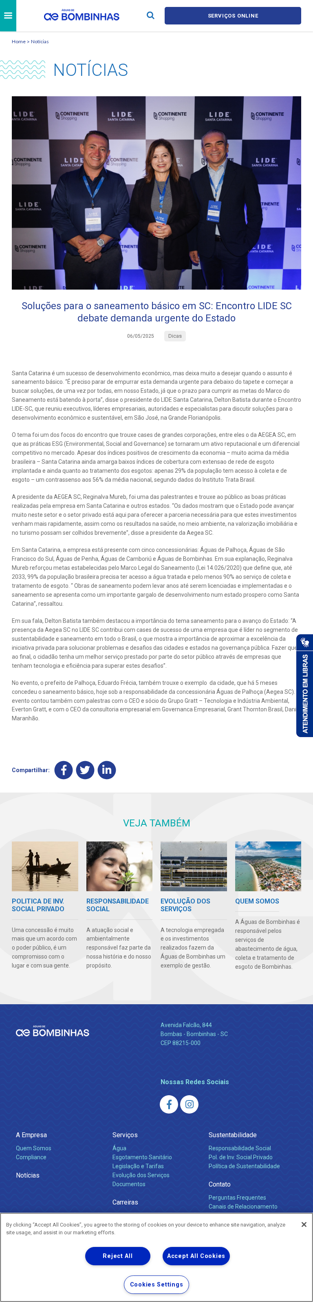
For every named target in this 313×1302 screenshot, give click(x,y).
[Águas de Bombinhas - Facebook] (169, 1104)
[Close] (304, 1224)
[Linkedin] (107, 770)
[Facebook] (64, 770)
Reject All (117, 1256)
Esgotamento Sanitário (142, 1157)
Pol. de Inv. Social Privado (241, 1157)
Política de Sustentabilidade (244, 1166)
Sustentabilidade (233, 1135)
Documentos (128, 1184)
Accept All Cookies (196, 1256)
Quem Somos (33, 1148)
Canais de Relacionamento (243, 1206)
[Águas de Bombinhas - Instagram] (189, 1104)
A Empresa (31, 1135)
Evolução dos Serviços (141, 1175)
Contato (220, 1184)
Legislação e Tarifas (138, 1166)
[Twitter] (85, 770)
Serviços (125, 1135)
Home (19, 41)
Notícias (40, 41)
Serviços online (233, 16)
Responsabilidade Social (240, 1148)
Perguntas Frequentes (237, 1197)
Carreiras (125, 1202)
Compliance (31, 1157)
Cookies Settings (156, 1284)
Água (119, 1148)
